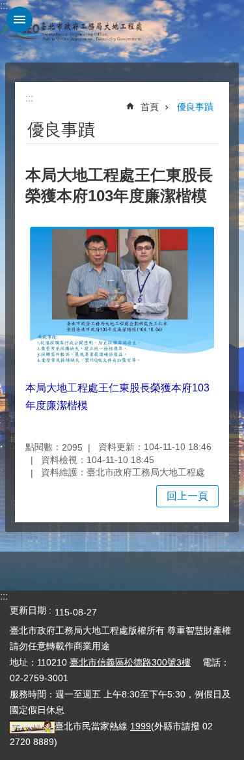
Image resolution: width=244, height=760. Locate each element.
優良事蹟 (195, 107)
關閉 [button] (20, 20)
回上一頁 (187, 495)
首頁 (150, 107)
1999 (140, 726)
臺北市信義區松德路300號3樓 (130, 662)
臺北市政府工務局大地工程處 (71, 31)
